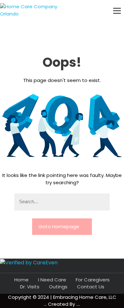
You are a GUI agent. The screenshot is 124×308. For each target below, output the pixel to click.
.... (78, 304)
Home (21, 279)
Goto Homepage (59, 226)
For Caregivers (93, 279)
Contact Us (90, 286)
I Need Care (52, 279)
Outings (58, 286)
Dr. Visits (29, 286)
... (46, 304)
